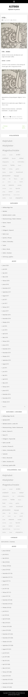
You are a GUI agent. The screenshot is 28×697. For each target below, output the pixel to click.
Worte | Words (6, 249)
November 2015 (7, 352)
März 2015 (5, 383)
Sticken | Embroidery (8, 241)
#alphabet (13, 116)
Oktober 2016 (6, 322)
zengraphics (19, 198)
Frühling (10, 169)
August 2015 (6, 364)
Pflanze (15, 179)
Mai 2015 (5, 375)
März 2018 (5, 276)
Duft (13, 162)
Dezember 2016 (7, 314)
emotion (4, 165)
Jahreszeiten (6, 176)
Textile (4, 245)
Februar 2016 (6, 341)
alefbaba (14, 20)
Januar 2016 (6, 345)
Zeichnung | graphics (8, 256)
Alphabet (7, 116)
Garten (4, 172)
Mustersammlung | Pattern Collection (12, 219)
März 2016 (5, 337)
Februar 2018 (6, 280)
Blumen (14, 158)
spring (3, 191)
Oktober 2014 (6, 402)
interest (16, 118)
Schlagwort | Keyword (8, 230)
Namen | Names (7, 222)
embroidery (21, 162)
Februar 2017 (6, 307)
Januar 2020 (6, 265)
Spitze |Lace (6, 234)
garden (17, 169)
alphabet (4, 154)
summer (18, 191)
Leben (3, 179)
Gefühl (11, 172)
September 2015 (7, 360)
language (16, 176)
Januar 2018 (6, 284)
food (3, 169)
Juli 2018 (5, 269)
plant (22, 179)
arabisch (5, 158)
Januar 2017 (6, 311)
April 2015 (5, 379)
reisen (9, 181)
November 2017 (7, 288)
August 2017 (6, 295)
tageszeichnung (6, 194)
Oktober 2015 (6, 356)
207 (13, 118)
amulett (11, 154)
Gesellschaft (19, 172)
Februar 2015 (6, 386)
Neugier (21, 118)
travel (10, 198)
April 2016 (5, 333)
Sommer (4, 188)
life (9, 179)
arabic (18, 155)
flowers (19, 165)
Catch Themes (16, 694)
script (3, 185)
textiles (4, 198)
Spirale (11, 188)
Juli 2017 (5, 299)
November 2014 (7, 398)
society (19, 185)
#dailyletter (19, 116)
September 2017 (7, 292)
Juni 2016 (5, 330)
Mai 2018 (5, 273)
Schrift (21, 181)
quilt (3, 181)
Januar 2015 (6, 390)
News (4, 226)
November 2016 (7, 318)
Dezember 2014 (7, 394)
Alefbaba (14, 6)
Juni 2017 (5, 303)
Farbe (12, 165)
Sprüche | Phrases (7, 237)
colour (21, 158)
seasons (11, 185)
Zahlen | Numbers (7, 253)
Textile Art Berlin (16, 194)
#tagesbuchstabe (7, 118)
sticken (10, 191)
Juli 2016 (5, 326)
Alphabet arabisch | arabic (9, 215)
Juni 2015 (5, 371)
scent (15, 181)
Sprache (18, 188)
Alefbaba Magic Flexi (8, 207)
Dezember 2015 (7, 349)
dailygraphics (5, 162)
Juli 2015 (5, 367)
